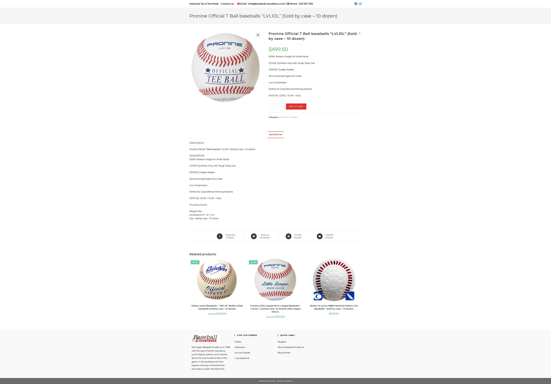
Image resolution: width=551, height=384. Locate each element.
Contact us (227, 3)
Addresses (240, 347)
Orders (238, 342)
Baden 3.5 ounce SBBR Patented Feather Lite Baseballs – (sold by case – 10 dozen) (334, 307)
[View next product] (360, 33)
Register (282, 342)
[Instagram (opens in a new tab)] (360, 3)
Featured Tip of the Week (204, 3)
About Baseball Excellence (291, 347)
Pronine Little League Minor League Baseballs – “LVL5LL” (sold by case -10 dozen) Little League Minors (275, 308)
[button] (258, 35)
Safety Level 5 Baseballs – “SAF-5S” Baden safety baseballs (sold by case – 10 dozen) (217, 307)
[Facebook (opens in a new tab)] (356, 3)
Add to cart (296, 106)
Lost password (242, 358)
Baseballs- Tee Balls (288, 117)
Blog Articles (284, 352)
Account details (242, 352)
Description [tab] (275, 135)
